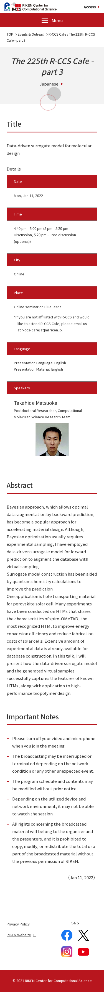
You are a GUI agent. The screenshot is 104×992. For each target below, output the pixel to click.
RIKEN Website (19, 934)
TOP (10, 34)
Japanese (49, 84)
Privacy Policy (18, 924)
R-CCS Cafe (57, 34)
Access (90, 6)
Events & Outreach (31, 34)
